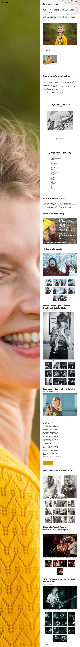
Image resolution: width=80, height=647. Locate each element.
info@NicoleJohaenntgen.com (57, 92)
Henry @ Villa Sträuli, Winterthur (58, 470)
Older (47, 644)
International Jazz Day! (54, 198)
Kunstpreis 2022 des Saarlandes (58, 10)
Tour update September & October (59, 389)
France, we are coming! (54, 213)
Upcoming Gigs (48, 462)
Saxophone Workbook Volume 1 (57, 76)
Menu (6, 2)
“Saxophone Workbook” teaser (52, 89)
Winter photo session (53, 249)
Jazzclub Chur (70, 207)
